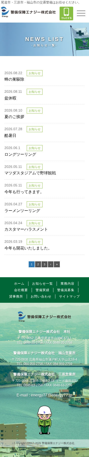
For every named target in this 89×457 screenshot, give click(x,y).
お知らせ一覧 (42, 283)
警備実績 (42, 290)
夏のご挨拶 (14, 117)
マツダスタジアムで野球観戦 (30, 173)
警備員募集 (65, 290)
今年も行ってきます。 (24, 192)
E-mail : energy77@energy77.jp (44, 395)
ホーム (19, 283)
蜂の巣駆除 (14, 79)
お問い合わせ (41, 296)
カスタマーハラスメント (26, 229)
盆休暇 (10, 98)
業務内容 (67, 283)
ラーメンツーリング (22, 211)
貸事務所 (16, 296)
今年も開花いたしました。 (28, 248)
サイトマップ (69, 296)
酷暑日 (10, 135)
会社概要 (21, 290)
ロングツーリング (20, 154)
